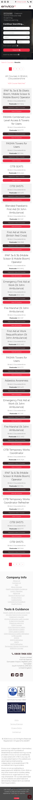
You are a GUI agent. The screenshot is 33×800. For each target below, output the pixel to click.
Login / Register (16, 591)
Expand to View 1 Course (16, 157)
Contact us (16, 732)
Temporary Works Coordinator (16, 646)
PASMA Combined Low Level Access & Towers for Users (16, 120)
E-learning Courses (16, 621)
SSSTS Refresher (16, 644)
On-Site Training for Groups (16, 615)
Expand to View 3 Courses (16, 196)
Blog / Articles (16, 587)
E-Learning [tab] (8, 18)
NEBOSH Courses (16, 648)
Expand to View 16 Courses (16, 321)
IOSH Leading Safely (16, 632)
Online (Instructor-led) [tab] (12, 16)
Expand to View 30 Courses (16, 489)
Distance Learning (16, 623)
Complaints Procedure (16, 602)
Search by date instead (10, 54)
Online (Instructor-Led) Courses (16, 619)
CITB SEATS (16, 166)
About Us (16, 581)
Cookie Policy (16, 600)
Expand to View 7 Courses (16, 246)
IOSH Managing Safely (16, 627)
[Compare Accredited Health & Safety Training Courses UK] (8, 6)
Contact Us (16, 583)
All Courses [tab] (8, 13)
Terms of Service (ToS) (16, 595)
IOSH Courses (16, 625)
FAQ (16, 585)
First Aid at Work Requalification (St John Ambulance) (16, 334)
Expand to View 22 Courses (16, 272)
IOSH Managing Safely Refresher (16, 634)
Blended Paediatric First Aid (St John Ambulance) (16, 209)
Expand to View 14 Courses (16, 371)
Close (16, 798)
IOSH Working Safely (16, 629)
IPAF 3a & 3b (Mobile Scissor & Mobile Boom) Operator (16, 258)
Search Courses (7, 62)
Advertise (16, 593)
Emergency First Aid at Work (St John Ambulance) (16, 285)
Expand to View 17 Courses (16, 298)
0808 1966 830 (23, 653)
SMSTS (16, 638)
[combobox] (16, 28)
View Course (16, 161)
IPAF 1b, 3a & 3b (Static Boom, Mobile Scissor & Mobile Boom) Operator (16, 94)
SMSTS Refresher (16, 640)
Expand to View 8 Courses (16, 348)
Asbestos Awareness (16, 380)
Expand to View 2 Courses (16, 552)
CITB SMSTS (16, 186)
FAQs (16, 720)
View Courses (16, 111)
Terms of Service (16, 724)
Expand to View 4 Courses (16, 391)
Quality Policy (16, 604)
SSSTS (16, 642)
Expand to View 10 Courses (16, 440)
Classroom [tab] (18, 13)
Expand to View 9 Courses (16, 107)
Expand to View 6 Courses (16, 223)
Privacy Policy (16, 598)
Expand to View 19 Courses (16, 134)
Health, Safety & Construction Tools (16, 613)
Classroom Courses (16, 617)
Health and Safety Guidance (16, 589)
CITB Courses (17, 636)
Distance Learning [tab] (11, 20)
